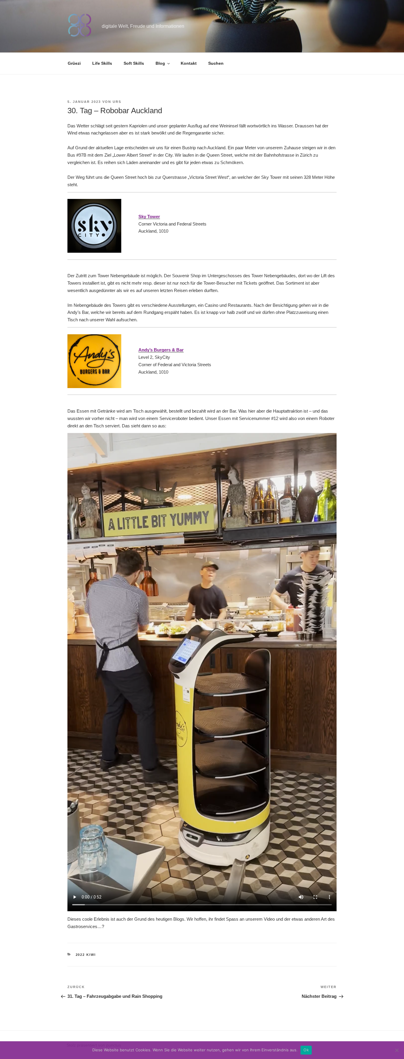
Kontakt (189, 63)
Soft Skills (134, 63)
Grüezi (74, 63)
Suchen (216, 63)
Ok (306, 1049)
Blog (160, 63)
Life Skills (102, 63)
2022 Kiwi (86, 954)
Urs (117, 101)
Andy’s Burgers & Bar (161, 349)
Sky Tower (149, 216)
